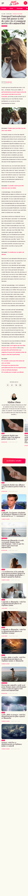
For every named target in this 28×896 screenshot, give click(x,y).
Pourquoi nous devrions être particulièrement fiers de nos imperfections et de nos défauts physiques (13, 368)
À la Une (3, 8)
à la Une (3, 13)
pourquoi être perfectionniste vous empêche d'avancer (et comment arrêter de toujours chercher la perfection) (13, 352)
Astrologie (20, 8)
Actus (11, 8)
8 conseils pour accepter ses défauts (13, 372)
